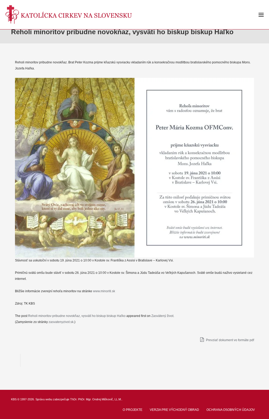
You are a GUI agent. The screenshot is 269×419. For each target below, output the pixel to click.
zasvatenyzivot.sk (61, 322)
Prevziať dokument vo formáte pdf (229, 340)
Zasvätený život (162, 316)
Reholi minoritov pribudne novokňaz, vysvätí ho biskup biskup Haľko (77, 316)
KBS (14, 399)
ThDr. (73, 399)
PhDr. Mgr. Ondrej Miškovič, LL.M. (100, 399)
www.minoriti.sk (104, 291)
